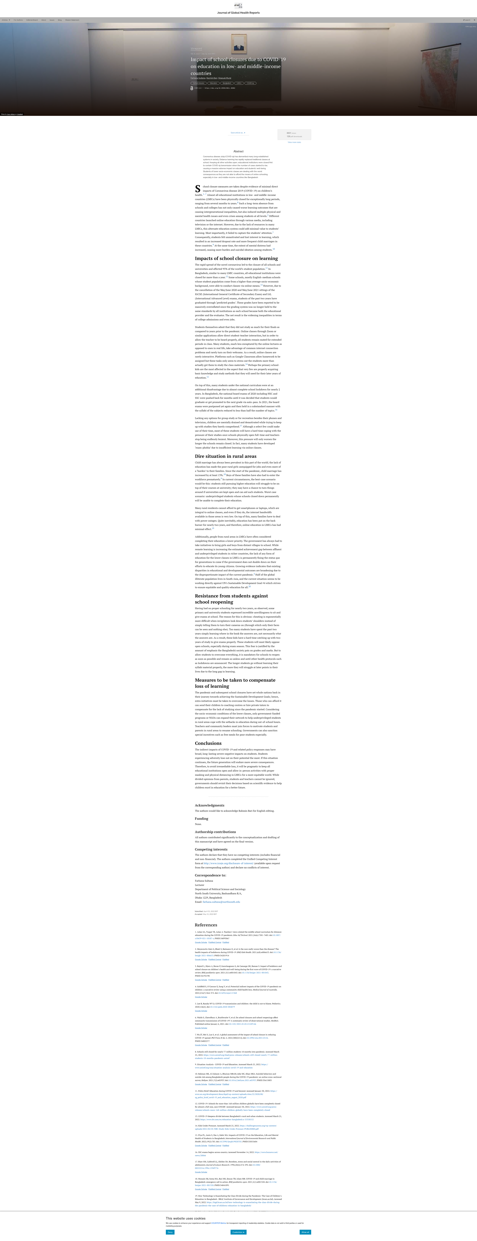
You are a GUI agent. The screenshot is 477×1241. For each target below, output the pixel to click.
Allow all (306, 1232)
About (43, 20)
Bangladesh (227, 83)
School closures (198, 83)
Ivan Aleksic (11, 114)
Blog (60, 20)
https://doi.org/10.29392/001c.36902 (220, 88)
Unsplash (20, 114)
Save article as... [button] (238, 133)
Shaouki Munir (224, 78)
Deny (171, 1232)
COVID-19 (250, 83)
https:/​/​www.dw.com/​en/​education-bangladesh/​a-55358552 (227, 1119)
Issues (52, 20)
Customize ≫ (240, 1232)
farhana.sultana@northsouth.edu (221, 901)
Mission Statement (72, 20)
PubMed (225, 942)
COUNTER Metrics (218, 1223)
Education (213, 83)
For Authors (18, 20)
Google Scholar (201, 942)
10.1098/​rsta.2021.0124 (257, 1037)
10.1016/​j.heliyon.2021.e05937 (242, 1080)
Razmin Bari (211, 78)
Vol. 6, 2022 (195, 54)
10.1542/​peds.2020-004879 (222, 1006)
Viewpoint (196, 48)
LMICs (239, 83)
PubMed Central (214, 942)
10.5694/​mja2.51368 (227, 993)
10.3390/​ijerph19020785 (231, 1141)
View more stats (294, 142)
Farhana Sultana (198, 78)
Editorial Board (32, 20)
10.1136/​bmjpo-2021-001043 (255, 972)
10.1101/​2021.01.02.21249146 (242, 1024)
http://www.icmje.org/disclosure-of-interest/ (229, 863)
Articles (5, 20)
